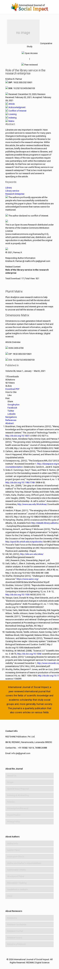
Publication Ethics (15, 856)
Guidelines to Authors (17, 889)
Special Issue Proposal (18, 788)
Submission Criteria (16, 869)
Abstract (9, 423)
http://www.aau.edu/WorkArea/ (32, 504)
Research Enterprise (14, 194)
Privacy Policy (13, 821)
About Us (11, 775)
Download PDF (12, 389)
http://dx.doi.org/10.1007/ (17, 435)
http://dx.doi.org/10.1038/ (29, 654)
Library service (12, 191)
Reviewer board (14, 937)
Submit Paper (13, 850)
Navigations (11, 417)
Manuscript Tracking (17, 883)
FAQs (9, 896)
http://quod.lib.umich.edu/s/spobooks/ (24, 541)
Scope (10, 782)
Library (8, 187)
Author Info (12, 843)
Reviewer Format (15, 931)
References (10, 420)
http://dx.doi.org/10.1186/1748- (20, 482)
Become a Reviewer (16, 944)
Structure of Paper (15, 876)
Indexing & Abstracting (18, 795)
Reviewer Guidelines (16, 924)
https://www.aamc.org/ (28, 579)
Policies (11, 802)
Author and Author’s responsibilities (24, 863)
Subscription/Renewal (17, 808)
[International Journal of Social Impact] (29, 7)
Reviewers (12, 918)
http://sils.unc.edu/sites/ (31, 554)
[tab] (10, 104)
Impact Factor (13, 815)
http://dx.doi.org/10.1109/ (17, 594)
